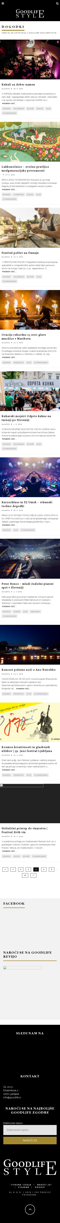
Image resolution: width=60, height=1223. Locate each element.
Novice (40, 108)
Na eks (17, 856)
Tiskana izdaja (21, 1185)
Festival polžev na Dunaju (20, 253)
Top (57, 1220)
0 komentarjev (9, 113)
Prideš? (40, 1187)
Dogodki (6, 108)
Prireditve (19, 362)
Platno (30, 194)
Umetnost (35, 611)
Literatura (19, 194)
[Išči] (57, 3)
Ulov (48, 108)
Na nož (30, 108)
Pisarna (23, 1187)
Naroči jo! (44, 1185)
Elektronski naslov (13, 1123)
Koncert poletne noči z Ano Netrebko (29, 670)
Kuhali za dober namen (18, 84)
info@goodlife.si (12, 1097)
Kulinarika (19, 108)
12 (25, 875)
